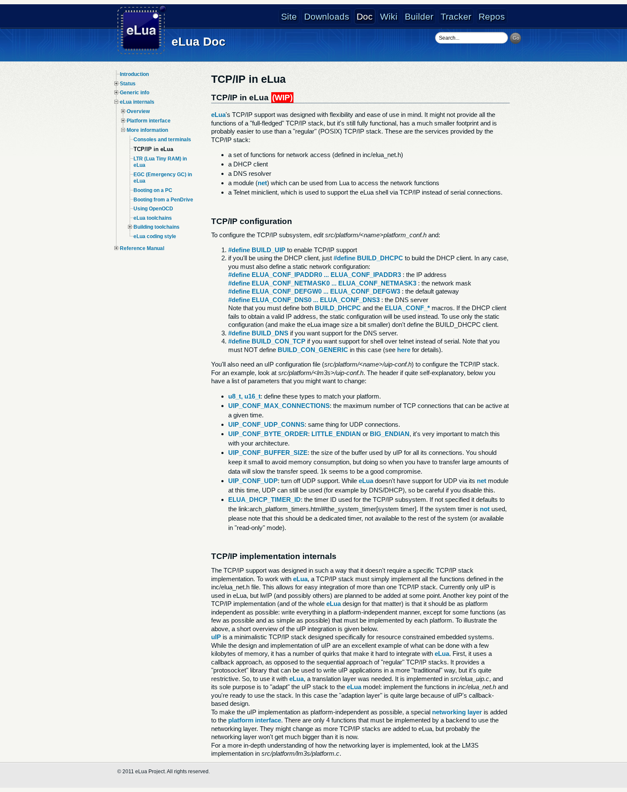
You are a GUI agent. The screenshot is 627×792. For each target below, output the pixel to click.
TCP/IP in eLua (153, 149)
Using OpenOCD (153, 209)
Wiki (389, 16)
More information (147, 130)
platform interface (254, 720)
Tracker (456, 16)
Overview (138, 111)
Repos (492, 16)
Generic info (134, 93)
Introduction (134, 74)
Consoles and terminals (162, 140)
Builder (419, 16)
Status (128, 84)
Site (289, 16)
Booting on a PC (153, 190)
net (262, 182)
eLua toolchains (153, 218)
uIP (216, 637)
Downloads (326, 16)
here (403, 349)
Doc (365, 16)
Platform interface (149, 121)
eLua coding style (155, 236)
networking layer (457, 712)
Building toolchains (157, 227)
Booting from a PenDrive (163, 200)
